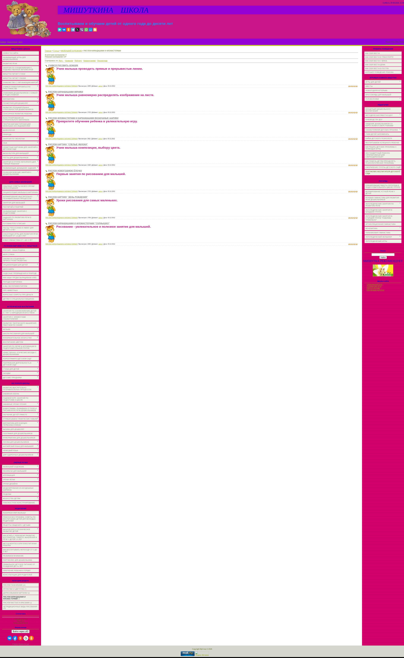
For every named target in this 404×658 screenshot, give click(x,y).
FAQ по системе (373, 288)
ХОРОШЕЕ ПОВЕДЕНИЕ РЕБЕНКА (379, 72)
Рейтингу (78, 61)
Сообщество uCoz (374, 286)
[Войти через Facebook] (15, 638)
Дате (60, 61)
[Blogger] (95, 30)
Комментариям (89, 61)
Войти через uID (20, 631)
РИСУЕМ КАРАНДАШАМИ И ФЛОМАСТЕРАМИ (14, 598)
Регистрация (12, 42)
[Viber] (82, 30)
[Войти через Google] (25, 638)
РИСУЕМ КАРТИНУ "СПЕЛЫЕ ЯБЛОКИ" (68, 144)
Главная (3, 42)
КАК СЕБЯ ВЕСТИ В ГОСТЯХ (377, 68)
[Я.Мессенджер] (60, 30)
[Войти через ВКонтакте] (9, 638)
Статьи (56, 51)
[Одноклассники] (68, 30)
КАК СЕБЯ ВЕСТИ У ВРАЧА (376, 61)
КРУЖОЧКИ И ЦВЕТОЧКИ (13, 589)
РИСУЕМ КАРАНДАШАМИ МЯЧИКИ (65, 92)
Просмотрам (102, 61)
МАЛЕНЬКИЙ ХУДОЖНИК (71, 51)
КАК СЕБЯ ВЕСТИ (372, 53)
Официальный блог (375, 284)
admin (100, 86)
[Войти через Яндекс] (20, 638)
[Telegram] (73, 30)
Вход (20, 42)
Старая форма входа (20, 644)
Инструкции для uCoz (375, 290)
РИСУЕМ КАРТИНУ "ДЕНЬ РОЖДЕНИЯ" (68, 197)
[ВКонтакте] (64, 30)
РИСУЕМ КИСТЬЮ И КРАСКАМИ (16, 603)
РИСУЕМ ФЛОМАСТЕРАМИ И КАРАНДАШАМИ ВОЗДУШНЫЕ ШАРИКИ (83, 118)
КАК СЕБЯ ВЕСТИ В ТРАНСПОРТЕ (379, 57)
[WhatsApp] (86, 30)
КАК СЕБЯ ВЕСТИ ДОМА (375, 65)
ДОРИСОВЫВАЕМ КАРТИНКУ (15, 593)
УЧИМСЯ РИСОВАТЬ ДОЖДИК (63, 65)
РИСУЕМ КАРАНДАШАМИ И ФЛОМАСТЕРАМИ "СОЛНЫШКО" (79, 223)
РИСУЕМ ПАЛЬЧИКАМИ (12, 585)
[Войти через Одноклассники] (31, 638)
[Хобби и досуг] (383, 276)
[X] (77, 30)
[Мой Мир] (90, 30)
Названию (69, 61)
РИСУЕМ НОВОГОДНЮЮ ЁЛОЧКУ (65, 171)
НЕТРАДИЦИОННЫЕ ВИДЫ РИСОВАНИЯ (20, 607)
